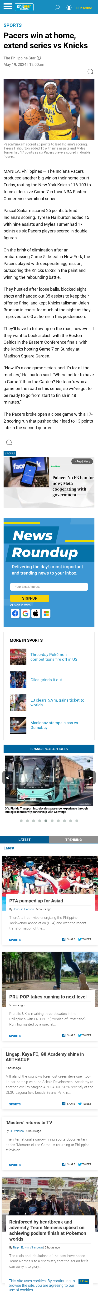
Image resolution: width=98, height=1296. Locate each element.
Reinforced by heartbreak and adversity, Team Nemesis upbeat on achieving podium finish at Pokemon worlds (47, 1230)
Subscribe (84, 8)
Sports (13, 25)
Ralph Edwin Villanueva (28, 1247)
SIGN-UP (29, 598)
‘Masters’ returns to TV (29, 1122)
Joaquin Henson (23, 909)
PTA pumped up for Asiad (36, 901)
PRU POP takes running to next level (48, 997)
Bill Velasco (17, 1131)
